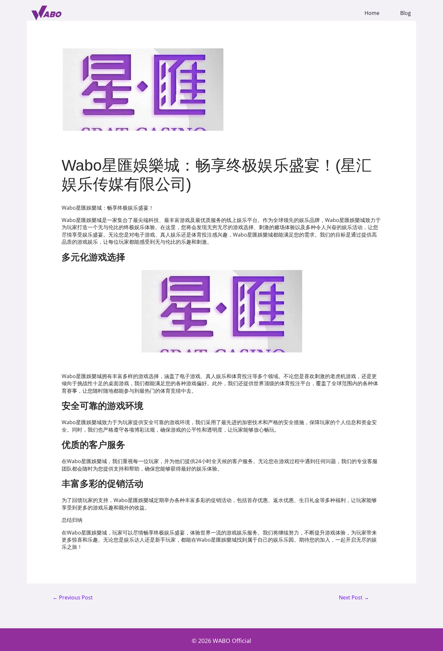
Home (372, 13)
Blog (405, 13)
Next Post (354, 598)
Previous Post (73, 598)
